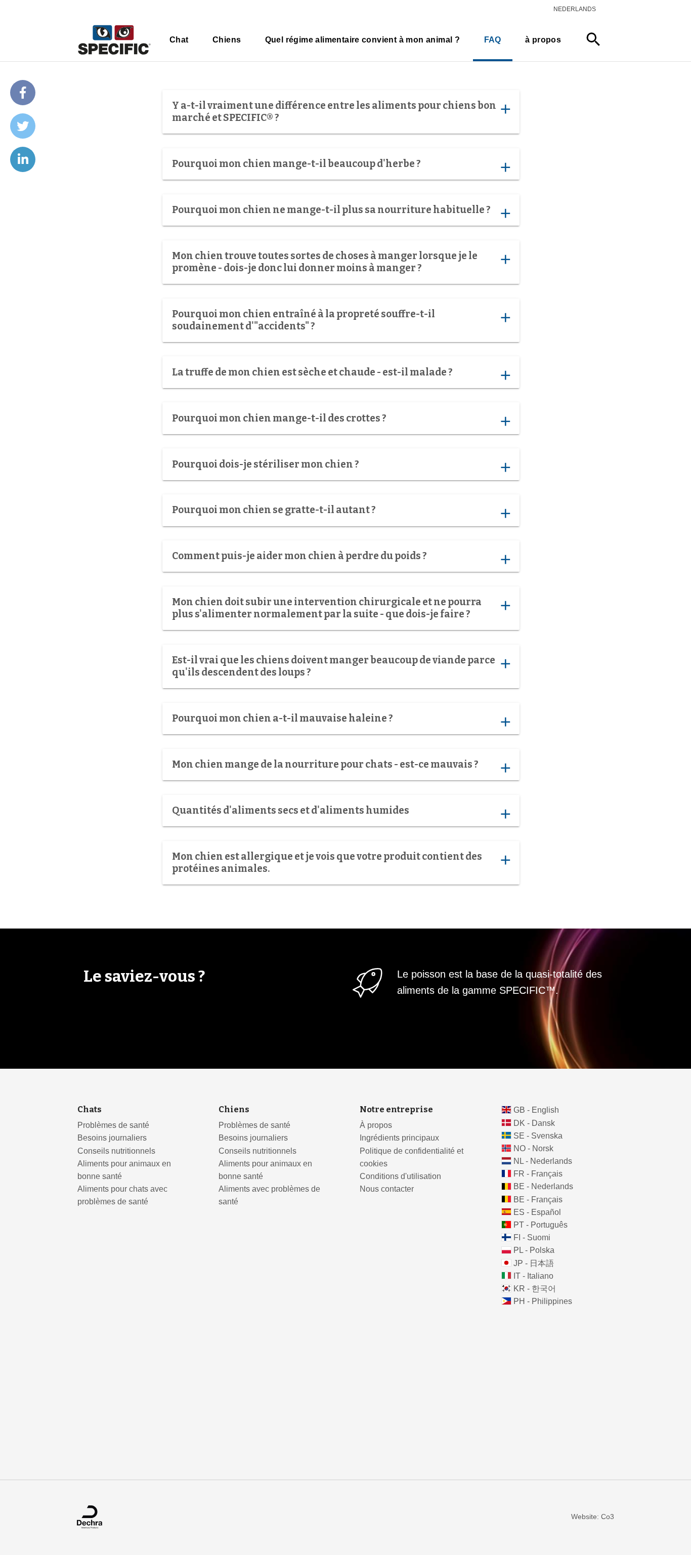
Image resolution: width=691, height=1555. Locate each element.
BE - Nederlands (543, 1186)
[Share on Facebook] (22, 92)
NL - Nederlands (542, 1161)
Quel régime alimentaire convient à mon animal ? (362, 39)
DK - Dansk (534, 1123)
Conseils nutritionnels (116, 1151)
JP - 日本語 (533, 1263)
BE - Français (538, 1199)
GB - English (536, 1110)
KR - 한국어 (534, 1288)
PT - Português (540, 1225)
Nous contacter (387, 1189)
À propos (376, 1125)
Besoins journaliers (112, 1137)
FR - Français (538, 1173)
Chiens (226, 39)
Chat (179, 39)
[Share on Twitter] (22, 126)
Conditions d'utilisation (400, 1176)
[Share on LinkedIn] (22, 159)
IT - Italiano (533, 1276)
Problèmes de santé (113, 1125)
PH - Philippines (542, 1301)
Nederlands (574, 9)
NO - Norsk (533, 1148)
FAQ (492, 39)
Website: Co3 (592, 1517)
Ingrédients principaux (399, 1137)
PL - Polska (533, 1250)
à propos (543, 39)
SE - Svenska (538, 1135)
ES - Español (537, 1212)
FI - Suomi (531, 1237)
